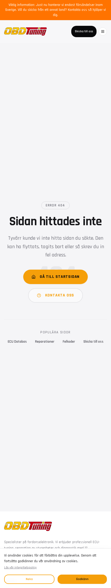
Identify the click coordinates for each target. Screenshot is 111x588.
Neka (29, 579)
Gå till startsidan (60, 276)
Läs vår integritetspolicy (20, 567)
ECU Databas (17, 341)
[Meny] (103, 31)
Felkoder (69, 341)
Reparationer (44, 341)
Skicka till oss (84, 31)
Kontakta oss (59, 295)
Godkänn (82, 579)
